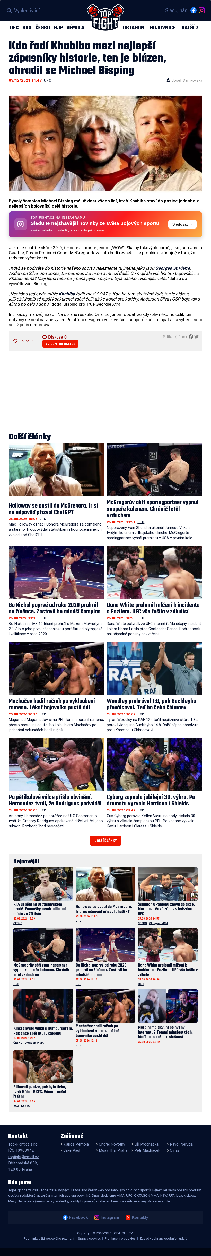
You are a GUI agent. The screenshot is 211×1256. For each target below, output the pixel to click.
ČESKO (43, 27)
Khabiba (67, 293)
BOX (27, 27)
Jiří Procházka (146, 1144)
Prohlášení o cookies (120, 1238)
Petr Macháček (147, 1150)
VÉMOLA (75, 27)
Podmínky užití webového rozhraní (49, 1238)
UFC (14, 27)
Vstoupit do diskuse (60, 344)
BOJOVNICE (162, 27)
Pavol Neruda (181, 1144)
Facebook (78, 1217)
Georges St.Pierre (172, 268)
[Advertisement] (105, 392)
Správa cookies (89, 1238)
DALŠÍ (188, 27)
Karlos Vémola (76, 1144)
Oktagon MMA (158, 923)
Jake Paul (72, 1150)
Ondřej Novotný (112, 1144)
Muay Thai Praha (113, 1150)
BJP (58, 27)
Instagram (110, 1217)
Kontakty (140, 1217)
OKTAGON (133, 27)
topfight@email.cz (23, 1157)
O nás (175, 1150)
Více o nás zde (159, 1201)
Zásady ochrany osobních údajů (163, 1238)
